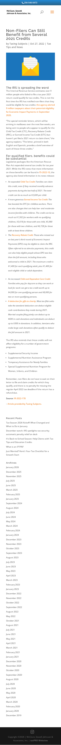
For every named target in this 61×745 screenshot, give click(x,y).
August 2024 (12, 507)
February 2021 (13, 652)
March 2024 (12, 525)
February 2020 (13, 706)
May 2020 (10, 692)
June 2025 (11, 485)
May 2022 (10, 616)
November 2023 (13, 544)
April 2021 (11, 643)
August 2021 (12, 625)
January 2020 (12, 710)
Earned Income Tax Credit (35, 199)
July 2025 (10, 480)
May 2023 (10, 571)
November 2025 (13, 476)
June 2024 (11, 517)
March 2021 (12, 647)
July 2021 (10, 629)
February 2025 (13, 494)
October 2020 (12, 670)
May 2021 (10, 638)
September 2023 (14, 553)
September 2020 (14, 674)
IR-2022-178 (20, 398)
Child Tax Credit (28, 181)
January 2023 (12, 589)
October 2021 (12, 620)
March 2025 (12, 489)
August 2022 (12, 611)
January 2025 (12, 498)
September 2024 (14, 503)
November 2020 (13, 665)
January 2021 (12, 656)
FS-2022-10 (44, 172)
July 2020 (10, 683)
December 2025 (13, 471)
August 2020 (12, 679)
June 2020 (11, 688)
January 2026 (12, 467)
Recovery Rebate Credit (22, 235)
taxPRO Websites (39, 740)
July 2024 (10, 512)
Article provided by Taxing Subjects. (25, 403)
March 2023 (12, 580)
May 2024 (10, 521)
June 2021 (11, 634)
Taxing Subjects (18, 43)
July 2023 (10, 562)
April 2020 (11, 697)
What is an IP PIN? (15, 446)
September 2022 (14, 607)
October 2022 (12, 602)
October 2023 (12, 548)
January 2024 (12, 534)
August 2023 (12, 557)
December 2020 (13, 661)
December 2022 (13, 593)
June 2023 (11, 566)
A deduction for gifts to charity (22, 301)
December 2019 (13, 715)
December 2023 (13, 539)
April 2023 (11, 575)
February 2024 (13, 530)
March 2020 (12, 701)
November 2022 (13, 598)
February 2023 (13, 584)
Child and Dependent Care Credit (35, 278)
